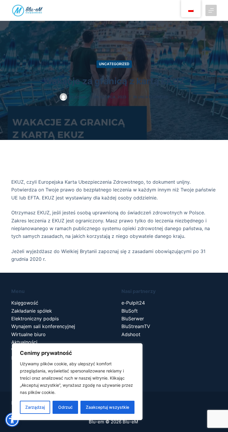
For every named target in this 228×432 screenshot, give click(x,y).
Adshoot (130, 334)
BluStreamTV (135, 326)
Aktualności (24, 342)
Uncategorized (114, 64)
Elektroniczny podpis (35, 319)
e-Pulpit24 (133, 303)
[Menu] (211, 10)
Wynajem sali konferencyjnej (43, 326)
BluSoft (129, 311)
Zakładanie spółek (31, 311)
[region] (77, 381)
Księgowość (24, 303)
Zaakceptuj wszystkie (107, 407)
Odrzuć (65, 407)
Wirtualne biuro (28, 334)
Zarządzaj (35, 407)
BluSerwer (132, 319)
